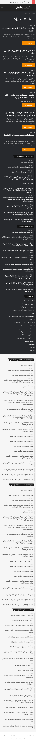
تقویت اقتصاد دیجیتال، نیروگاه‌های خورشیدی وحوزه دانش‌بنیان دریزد (20, 114)
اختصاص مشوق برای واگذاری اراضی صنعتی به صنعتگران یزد (19, 96)
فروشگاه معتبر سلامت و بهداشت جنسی (24, 322)
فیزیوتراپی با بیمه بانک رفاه (27, 325)
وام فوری (32, 347)
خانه (32, 13)
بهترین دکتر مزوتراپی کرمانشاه (26, 304)
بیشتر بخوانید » (28, 43)
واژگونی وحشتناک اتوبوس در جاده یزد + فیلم (18, 29)
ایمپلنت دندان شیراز (29, 300)
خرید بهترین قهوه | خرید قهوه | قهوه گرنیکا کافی (22, 316)
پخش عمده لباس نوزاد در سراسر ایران (20, 2)
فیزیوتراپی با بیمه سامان (28, 335)
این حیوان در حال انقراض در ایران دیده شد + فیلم (19, 74)
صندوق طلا (32, 319)
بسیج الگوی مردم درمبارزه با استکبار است (19, 136)
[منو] (2, 8)
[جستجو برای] (34, 8)
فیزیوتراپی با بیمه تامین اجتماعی (26, 331)
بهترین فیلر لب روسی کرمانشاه (26, 307)
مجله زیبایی (32, 344)
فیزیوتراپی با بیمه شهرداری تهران (26, 338)
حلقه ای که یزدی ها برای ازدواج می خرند (19, 52)
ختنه (33, 313)
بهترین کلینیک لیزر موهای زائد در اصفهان (24, 310)
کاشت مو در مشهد (30, 341)
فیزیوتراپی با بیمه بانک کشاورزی (26, 328)
